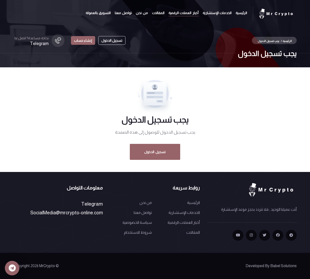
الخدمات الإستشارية (217, 13)
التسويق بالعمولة (98, 13)
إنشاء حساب (83, 40)
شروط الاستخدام (138, 232)
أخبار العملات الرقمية (184, 13)
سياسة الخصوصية (137, 222)
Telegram (39, 43)
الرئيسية (241, 13)
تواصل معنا (123, 13)
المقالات (158, 13)
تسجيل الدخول (111, 40)
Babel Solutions (283, 266)
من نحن (142, 13)
